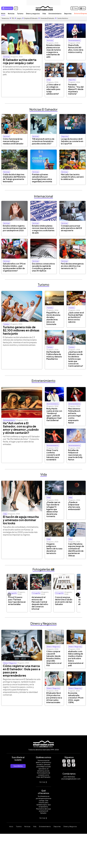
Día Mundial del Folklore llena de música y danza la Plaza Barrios (54, 355)
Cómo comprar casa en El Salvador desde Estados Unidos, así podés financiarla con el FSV (53, 658)
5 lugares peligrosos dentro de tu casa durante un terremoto (54, 548)
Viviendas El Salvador (47, 18)
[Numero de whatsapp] (64, 766)
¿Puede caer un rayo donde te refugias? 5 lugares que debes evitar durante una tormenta (53, 509)
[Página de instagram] (73, 762)
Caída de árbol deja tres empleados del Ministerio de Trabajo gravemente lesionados (14, 178)
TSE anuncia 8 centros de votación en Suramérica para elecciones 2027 (43, 141)
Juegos (19, 18)
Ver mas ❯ (43, 782)
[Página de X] (68, 762)
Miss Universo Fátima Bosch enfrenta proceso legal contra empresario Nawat (74, 415)
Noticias (11, 13)
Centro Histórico (62, 18)
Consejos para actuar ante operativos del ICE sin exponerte (71, 228)
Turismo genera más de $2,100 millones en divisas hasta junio (21, 330)
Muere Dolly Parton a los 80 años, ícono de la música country (75, 48)
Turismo (20, 13)
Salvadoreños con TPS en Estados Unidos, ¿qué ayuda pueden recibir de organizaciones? (14, 267)
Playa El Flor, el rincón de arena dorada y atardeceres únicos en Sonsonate (53, 318)
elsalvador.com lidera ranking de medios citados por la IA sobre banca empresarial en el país (75, 658)
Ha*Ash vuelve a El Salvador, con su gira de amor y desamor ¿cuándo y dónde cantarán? (21, 427)
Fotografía (12, 593)
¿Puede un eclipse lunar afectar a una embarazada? (74, 505)
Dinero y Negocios (70, 826)
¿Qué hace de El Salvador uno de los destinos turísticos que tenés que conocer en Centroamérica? (75, 359)
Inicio (3, 13)
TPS (13, 18)
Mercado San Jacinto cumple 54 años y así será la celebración (72, 176)
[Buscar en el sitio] (16, 8)
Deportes (68, 13)
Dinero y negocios (33, 13)
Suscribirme (18, 766)
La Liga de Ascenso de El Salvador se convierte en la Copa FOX (72, 141)
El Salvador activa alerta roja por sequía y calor (19, 61)
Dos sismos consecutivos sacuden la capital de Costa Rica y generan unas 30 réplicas (43, 267)
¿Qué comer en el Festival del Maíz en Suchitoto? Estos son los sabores (76, 317)
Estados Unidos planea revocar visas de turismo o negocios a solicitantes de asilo (53, 51)
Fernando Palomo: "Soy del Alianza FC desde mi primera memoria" (75, 89)
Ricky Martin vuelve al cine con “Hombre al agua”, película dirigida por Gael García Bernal (54, 414)
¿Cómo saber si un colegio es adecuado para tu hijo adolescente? (53, 89)
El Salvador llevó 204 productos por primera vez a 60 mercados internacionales (54, 698)
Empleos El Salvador (31, 18)
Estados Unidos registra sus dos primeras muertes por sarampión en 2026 (14, 228)
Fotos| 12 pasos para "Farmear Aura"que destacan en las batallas (17, 600)
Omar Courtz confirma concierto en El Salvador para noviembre (53, 455)
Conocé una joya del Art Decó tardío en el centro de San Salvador (63, 600)
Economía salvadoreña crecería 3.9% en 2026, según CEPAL (75, 698)
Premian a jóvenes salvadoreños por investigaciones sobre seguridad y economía (42, 178)
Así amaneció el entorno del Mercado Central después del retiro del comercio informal (40, 603)
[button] (78, 595)
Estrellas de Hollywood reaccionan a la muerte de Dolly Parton (75, 455)
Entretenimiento (55, 13)
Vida (44, 13)
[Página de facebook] (64, 762)
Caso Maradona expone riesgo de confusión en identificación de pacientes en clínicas (76, 550)
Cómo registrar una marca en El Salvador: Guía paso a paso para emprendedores (21, 670)
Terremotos (5, 18)
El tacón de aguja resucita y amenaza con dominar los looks (21, 520)
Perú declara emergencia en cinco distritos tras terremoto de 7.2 (72, 265)
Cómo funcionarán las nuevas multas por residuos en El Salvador (13, 141)
